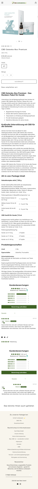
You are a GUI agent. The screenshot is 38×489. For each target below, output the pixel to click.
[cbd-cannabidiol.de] (19, 2)
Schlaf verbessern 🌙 (19, 418)
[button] (11, 294)
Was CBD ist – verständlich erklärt (19, 439)
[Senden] (31, 475)
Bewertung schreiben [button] (19, 307)
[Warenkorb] (36, 3)
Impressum (19, 441)
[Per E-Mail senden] (4, 337)
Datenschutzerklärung (19, 452)
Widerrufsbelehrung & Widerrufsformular (19, 449)
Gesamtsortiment (19, 423)
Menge (3, 72)
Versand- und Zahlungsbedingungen (19, 454)
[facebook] (17, 483)
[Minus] (3, 75)
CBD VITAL (4, 52)
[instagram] (20, 483)
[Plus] (11, 75)
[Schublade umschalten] (2, 2)
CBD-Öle (19, 420)
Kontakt (19, 444)
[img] (5, 318)
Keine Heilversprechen (19, 436)
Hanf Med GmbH (19, 431)
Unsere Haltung (19, 433)
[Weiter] (21, 41)
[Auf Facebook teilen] (2, 337)
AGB (19, 446)
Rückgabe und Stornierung (19, 457)
